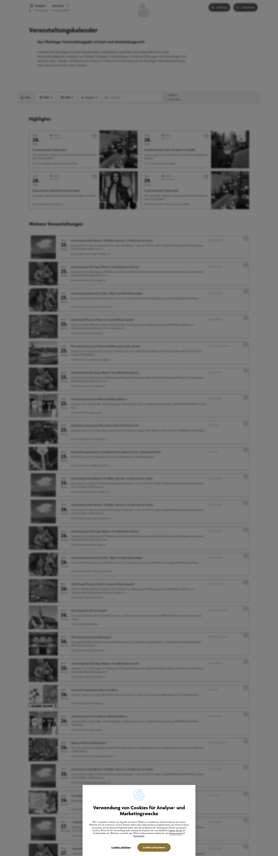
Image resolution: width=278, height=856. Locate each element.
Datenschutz (138, 836)
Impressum (175, 833)
